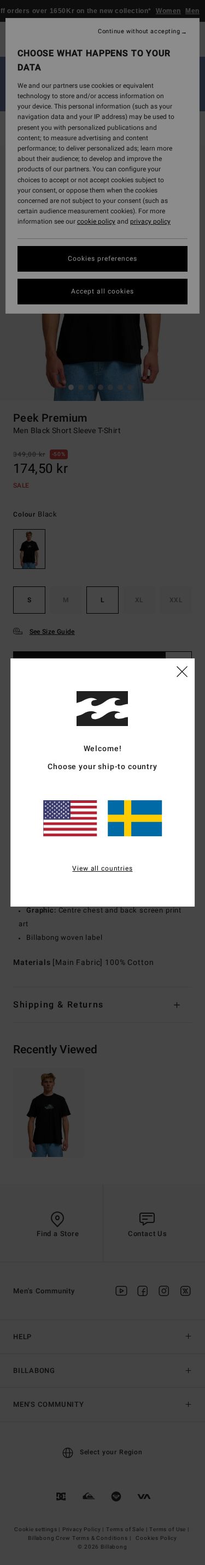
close (182, 670)
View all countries (102, 868)
